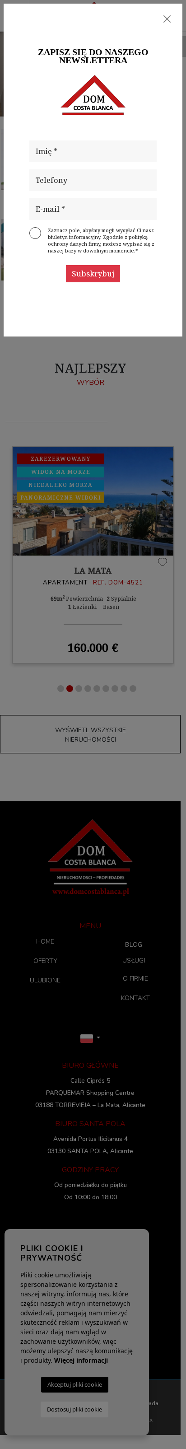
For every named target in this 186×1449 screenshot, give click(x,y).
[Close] (167, 19)
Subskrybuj (93, 274)
